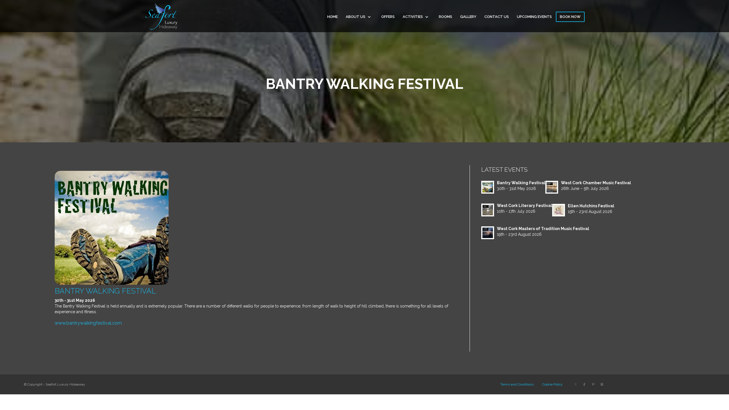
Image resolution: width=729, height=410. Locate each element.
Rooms (445, 17)
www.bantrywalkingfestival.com (88, 323)
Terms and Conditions (517, 384)
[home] (161, 16)
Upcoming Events (534, 17)
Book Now (570, 17)
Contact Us (496, 17)
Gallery (468, 17)
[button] (359, 19)
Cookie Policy (552, 384)
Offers (388, 17)
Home (332, 17)
